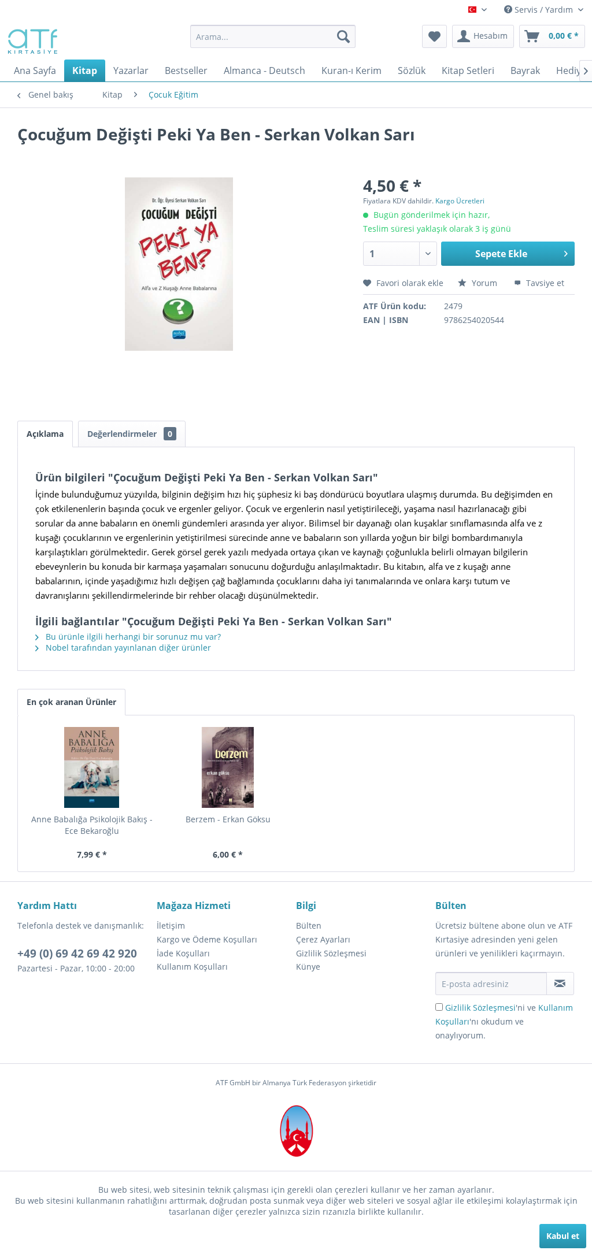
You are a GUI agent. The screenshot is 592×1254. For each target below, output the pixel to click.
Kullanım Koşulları (192, 966)
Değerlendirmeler (129, 433)
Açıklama (45, 433)
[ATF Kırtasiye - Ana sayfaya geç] (31, 39)
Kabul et (562, 1235)
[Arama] (343, 36)
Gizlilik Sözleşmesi (331, 953)
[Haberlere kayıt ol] (560, 983)
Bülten (308, 925)
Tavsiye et (544, 282)
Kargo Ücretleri (459, 201)
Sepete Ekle (501, 253)
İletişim (171, 925)
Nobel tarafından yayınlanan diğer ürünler (127, 647)
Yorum (484, 282)
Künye (308, 966)
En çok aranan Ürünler (71, 701)
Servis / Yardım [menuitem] (543, 9)
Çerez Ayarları (323, 939)
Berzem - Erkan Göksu (228, 819)
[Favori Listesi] (434, 36)
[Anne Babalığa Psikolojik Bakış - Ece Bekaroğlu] (91, 767)
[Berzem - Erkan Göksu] (228, 767)
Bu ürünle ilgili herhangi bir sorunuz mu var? (132, 636)
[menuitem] (273, 36)
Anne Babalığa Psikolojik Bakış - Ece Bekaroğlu (92, 825)
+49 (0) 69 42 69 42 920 (77, 953)
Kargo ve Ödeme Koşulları (207, 939)
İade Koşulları (183, 953)
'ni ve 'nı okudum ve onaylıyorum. (504, 1021)
